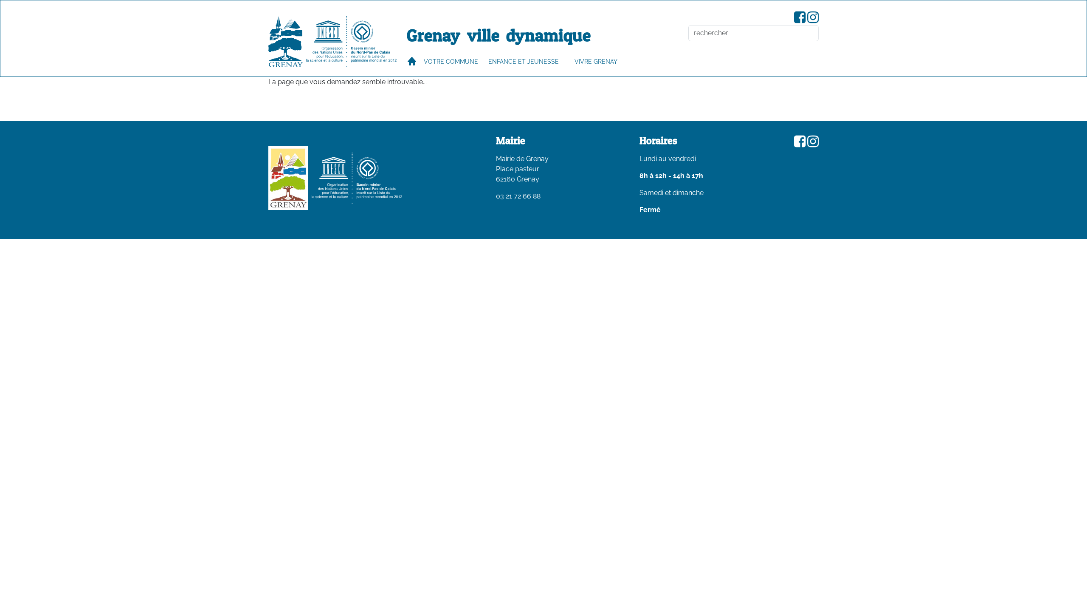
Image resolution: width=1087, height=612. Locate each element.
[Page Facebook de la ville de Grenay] (799, 20)
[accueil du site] (285, 41)
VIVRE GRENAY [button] (595, 61)
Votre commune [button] (451, 61)
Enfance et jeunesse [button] (523, 61)
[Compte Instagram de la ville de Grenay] (813, 20)
